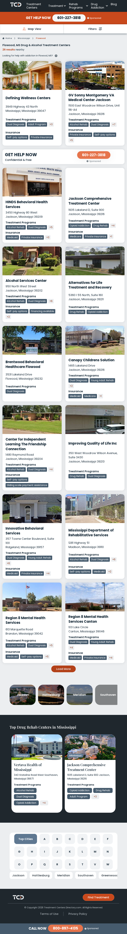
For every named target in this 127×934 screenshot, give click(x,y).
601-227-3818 (69, 17)
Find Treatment (98, 897)
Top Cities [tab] (25, 839)
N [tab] (108, 851)
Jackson (18, 875)
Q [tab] (44, 864)
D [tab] (82, 839)
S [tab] (70, 864)
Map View (34, 29)
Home (9, 38)
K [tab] (70, 851)
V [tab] (95, 864)
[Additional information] (56, 55)
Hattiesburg (41, 875)
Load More (63, 669)
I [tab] (44, 851)
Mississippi (24, 38)
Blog (114, 4)
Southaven (86, 875)
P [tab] (32, 864)
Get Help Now (38, 18)
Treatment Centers (33, 5)
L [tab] (82, 851)
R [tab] (57, 864)
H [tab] (32, 851)
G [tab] (19, 851)
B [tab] (57, 839)
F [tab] (108, 839)
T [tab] (82, 864)
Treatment (55, 6)
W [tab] (107, 864)
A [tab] (45, 839)
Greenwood (109, 875)
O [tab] (19, 864)
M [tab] (95, 851)
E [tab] (95, 839)
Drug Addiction (97, 5)
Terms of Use (49, 914)
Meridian (63, 875)
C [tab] (70, 839)
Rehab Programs (76, 5)
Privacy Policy (77, 914)
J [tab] (57, 851)
